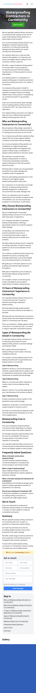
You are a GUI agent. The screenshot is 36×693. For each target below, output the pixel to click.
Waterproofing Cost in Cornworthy (16, 621)
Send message (18, 588)
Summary (7, 631)
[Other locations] (27, 4)
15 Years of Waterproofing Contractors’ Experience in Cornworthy (17, 612)
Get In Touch (8, 628)
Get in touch (18, 25)
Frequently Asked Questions (13, 624)
